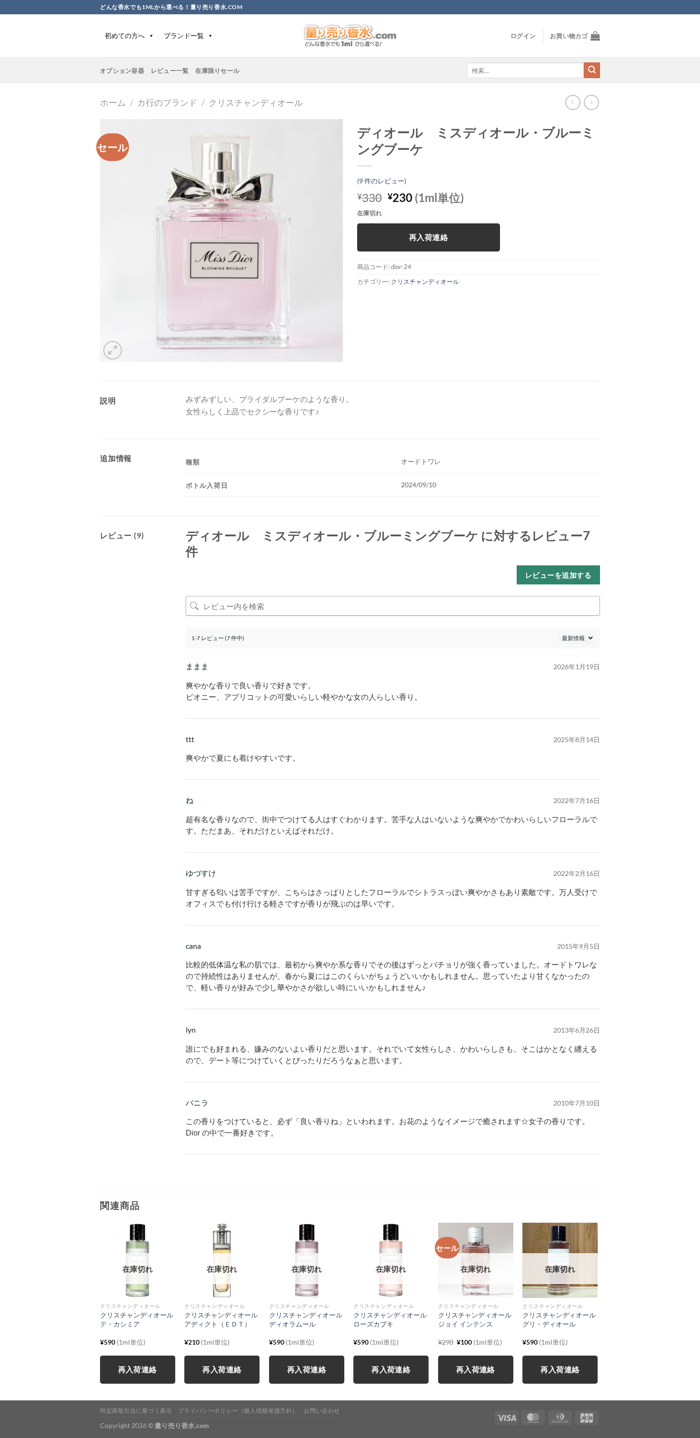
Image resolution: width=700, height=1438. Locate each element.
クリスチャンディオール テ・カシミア (137, 1319)
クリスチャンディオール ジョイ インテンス (475, 1319)
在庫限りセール (217, 70)
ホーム (113, 102)
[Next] (597, 1310)
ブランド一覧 (184, 35)
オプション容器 (122, 70)
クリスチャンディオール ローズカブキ (391, 1319)
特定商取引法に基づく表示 (136, 1410)
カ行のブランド (167, 102)
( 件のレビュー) (381, 181)
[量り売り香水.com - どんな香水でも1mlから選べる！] (350, 35)
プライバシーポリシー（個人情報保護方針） (238, 1410)
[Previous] (100, 1310)
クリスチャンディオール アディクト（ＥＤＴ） (222, 1319)
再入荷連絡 (428, 237)
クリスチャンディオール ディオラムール (306, 1319)
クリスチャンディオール (256, 102)
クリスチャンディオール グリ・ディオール (560, 1319)
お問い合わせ (322, 1410)
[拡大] (112, 350)
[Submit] (592, 70)
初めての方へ (125, 35)
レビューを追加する (558, 575)
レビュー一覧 (170, 70)
